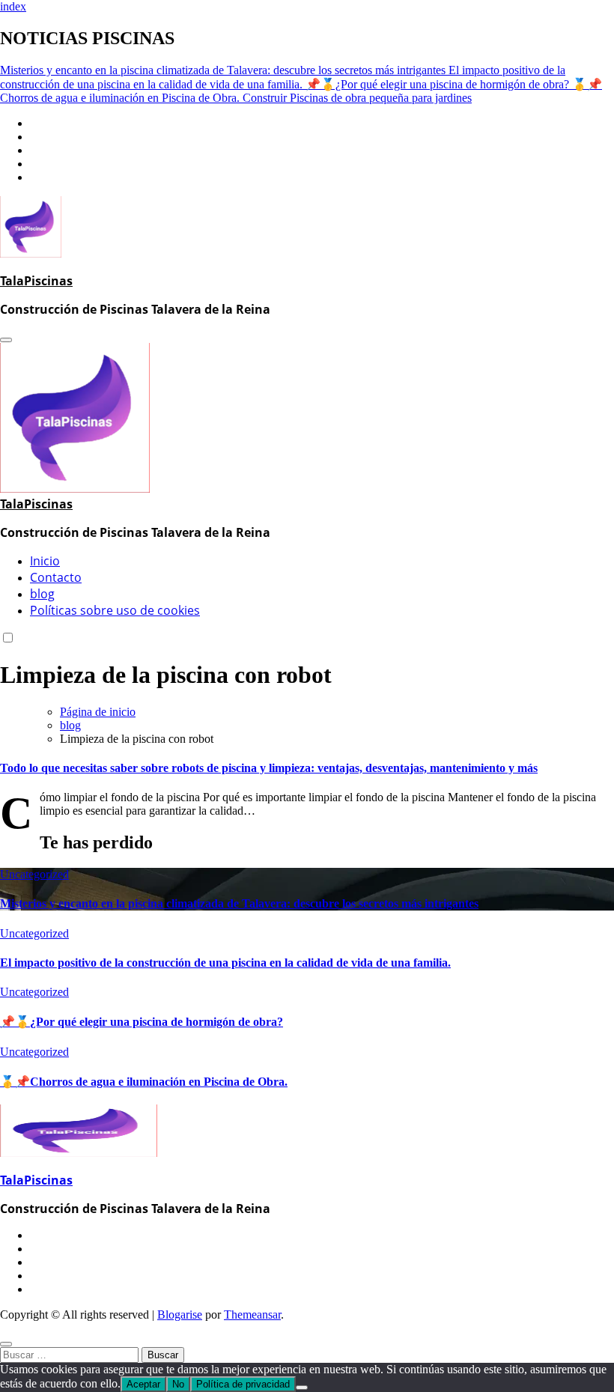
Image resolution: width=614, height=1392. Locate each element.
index (13, 6)
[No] (302, 1387)
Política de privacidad (243, 1384)
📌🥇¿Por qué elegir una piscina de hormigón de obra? (141, 1021)
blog (42, 594)
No (178, 1384)
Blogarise (179, 1314)
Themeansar (252, 1314)
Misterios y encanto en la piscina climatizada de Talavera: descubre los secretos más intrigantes (239, 903)
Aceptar (143, 1384)
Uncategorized (34, 874)
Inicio (45, 561)
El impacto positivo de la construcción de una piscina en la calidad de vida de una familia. (225, 962)
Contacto (56, 577)
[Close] (6, 1344)
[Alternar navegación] (6, 340)
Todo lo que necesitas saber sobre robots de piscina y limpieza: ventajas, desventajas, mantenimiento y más (269, 768)
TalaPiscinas (36, 281)
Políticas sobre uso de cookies (115, 610)
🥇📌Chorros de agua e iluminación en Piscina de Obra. (144, 1081)
